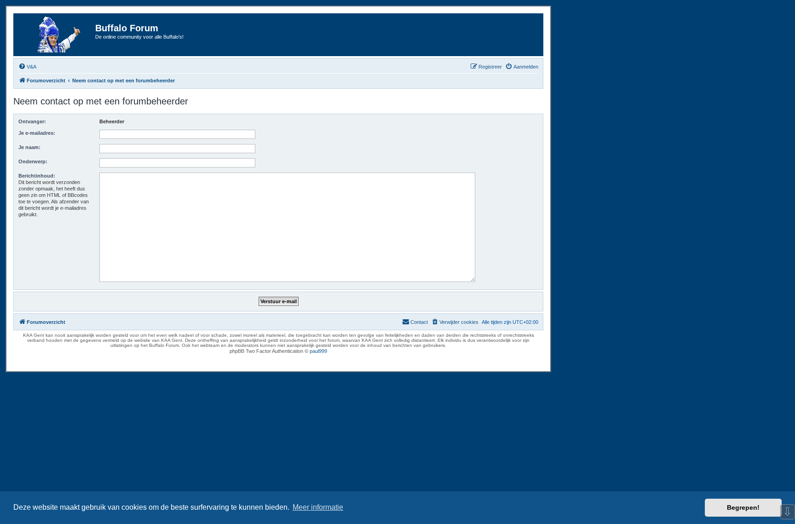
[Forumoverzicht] (55, 34)
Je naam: (29, 147)
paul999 (318, 351)
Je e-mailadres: (36, 133)
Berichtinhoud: (36, 176)
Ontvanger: (32, 121)
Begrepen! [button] (743, 507)
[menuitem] (27, 66)
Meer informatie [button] (318, 507)
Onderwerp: (32, 161)
